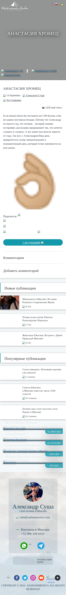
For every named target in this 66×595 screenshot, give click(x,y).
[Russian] (56, 4)
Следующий (31, 242)
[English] (53, 4)
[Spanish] (59, 4)
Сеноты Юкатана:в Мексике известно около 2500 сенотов (38, 390)
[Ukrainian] (62, 4)
